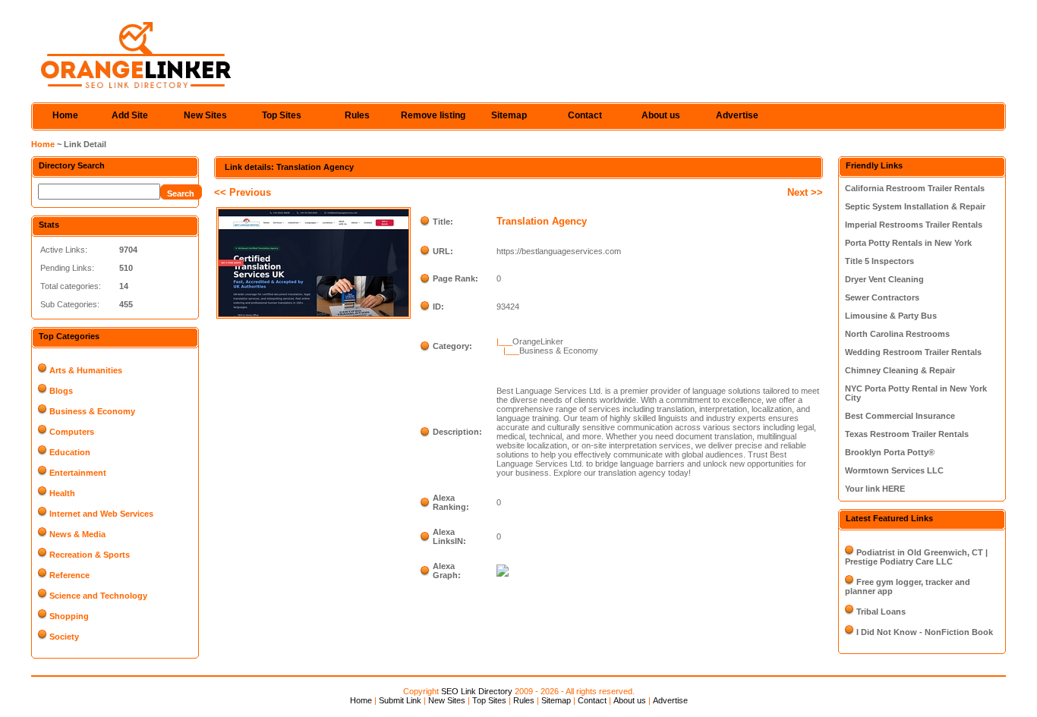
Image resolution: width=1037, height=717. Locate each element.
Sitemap (509, 115)
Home (65, 115)
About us (660, 115)
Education (69, 452)
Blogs (61, 390)
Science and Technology (98, 595)
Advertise (737, 115)
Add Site (130, 115)
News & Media (77, 534)
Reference (69, 575)
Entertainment (77, 472)
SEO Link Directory (476, 691)
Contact (585, 115)
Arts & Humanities (85, 370)
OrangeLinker (537, 341)
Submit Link (400, 700)
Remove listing (433, 115)
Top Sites (281, 115)
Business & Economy (92, 411)
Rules (357, 115)
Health (62, 493)
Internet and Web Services (101, 513)
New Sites (205, 115)
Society (64, 636)
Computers (71, 431)
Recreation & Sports (89, 554)
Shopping (69, 616)
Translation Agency (541, 221)
